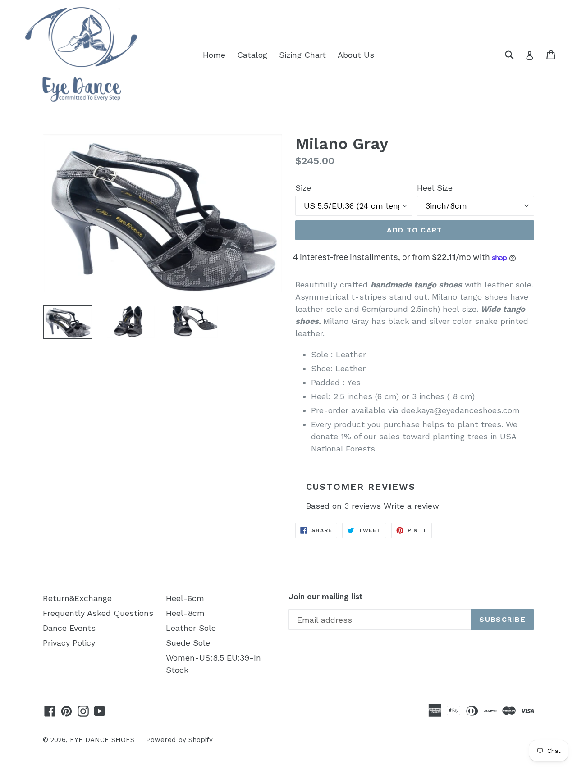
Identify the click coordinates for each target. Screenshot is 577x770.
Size (303, 187)
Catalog (252, 54)
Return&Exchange (77, 598)
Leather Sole (191, 628)
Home (214, 54)
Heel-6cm (185, 598)
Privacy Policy (69, 642)
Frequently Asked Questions (98, 613)
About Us (356, 54)
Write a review (411, 505)
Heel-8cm (185, 613)
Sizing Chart (302, 54)
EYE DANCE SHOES (102, 740)
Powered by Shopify (179, 740)
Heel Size (435, 187)
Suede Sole (188, 642)
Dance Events (69, 628)
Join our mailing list (325, 596)
